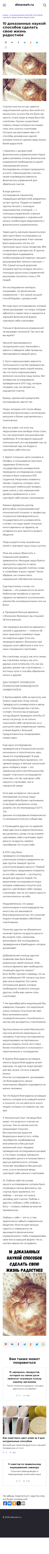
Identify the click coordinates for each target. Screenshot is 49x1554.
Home (5, 15)
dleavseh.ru (24, 5)
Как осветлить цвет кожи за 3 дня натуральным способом (24, 1440)
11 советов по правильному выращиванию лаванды (24, 1466)
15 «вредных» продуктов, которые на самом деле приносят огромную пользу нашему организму (25, 1377)
